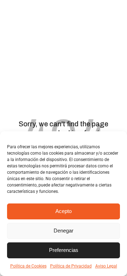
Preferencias (63, 250)
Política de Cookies (28, 266)
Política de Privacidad (71, 266)
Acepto (63, 211)
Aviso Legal (106, 266)
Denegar (63, 231)
